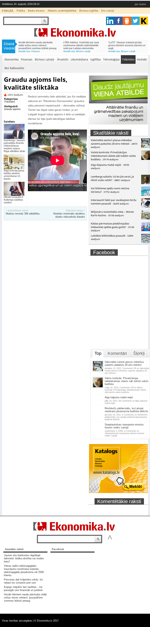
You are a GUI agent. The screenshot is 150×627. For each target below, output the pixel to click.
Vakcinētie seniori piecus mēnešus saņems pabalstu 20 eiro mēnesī (111, 141)
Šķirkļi (139, 353)
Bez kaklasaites (14, 68)
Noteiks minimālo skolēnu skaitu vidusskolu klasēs (69, 215)
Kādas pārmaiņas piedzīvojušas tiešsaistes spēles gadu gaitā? (110, 225)
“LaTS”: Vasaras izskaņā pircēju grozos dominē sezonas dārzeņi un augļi (127, 45)
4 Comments (124, 433)
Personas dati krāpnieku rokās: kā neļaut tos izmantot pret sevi (23, 581)
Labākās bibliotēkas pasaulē (108, 235)
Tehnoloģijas (111, 59)
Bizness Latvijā (83, 51)
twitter (135, 21)
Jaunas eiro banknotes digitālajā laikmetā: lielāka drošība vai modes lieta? (24, 558)
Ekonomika (11, 59)
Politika (21, 10)
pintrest (127, 21)
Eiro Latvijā (107, 10)
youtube (144, 21)
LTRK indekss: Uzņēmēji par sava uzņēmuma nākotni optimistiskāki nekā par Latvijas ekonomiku (81, 45)
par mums (140, 4)
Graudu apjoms (12, 109)
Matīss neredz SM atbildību (23, 213)
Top (98, 353)
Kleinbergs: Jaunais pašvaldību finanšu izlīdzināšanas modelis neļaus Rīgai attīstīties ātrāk (14, 146)
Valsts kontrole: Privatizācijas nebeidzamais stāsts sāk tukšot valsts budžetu (113, 155)
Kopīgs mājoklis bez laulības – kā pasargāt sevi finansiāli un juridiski (23, 589)
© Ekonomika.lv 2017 (46, 620)
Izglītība (95, 59)
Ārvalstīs (62, 59)
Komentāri (117, 353)
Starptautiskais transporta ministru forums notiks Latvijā (124, 426)
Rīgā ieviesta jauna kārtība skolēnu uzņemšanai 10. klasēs (14, 174)
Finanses (35, 51)
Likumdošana (79, 59)
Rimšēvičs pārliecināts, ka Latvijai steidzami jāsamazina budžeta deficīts (126, 410)
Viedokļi (142, 59)
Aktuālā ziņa (24, 51)
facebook (118, 21)
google (110, 21)
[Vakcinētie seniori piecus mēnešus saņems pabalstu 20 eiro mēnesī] (98, 371)
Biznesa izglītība (88, 10)
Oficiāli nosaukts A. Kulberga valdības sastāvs (14, 200)
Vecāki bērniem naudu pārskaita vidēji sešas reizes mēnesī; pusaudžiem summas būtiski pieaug (37, 45)
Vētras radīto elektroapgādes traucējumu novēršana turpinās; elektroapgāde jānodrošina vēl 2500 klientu (24, 570)
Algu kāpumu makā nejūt (106, 165)
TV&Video (128, 59)
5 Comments (126, 417)
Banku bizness (36, 10)
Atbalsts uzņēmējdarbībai (62, 10)
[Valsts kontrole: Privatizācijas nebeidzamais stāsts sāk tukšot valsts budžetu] (98, 387)
